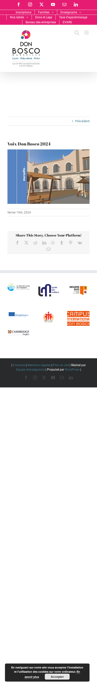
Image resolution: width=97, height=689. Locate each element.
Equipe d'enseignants (30, 369)
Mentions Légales (39, 365)
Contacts (19, 365)
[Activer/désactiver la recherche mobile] (76, 32)
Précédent (82, 121)
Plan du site (61, 365)
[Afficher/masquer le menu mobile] (87, 32)
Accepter (57, 676)
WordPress (72, 369)
